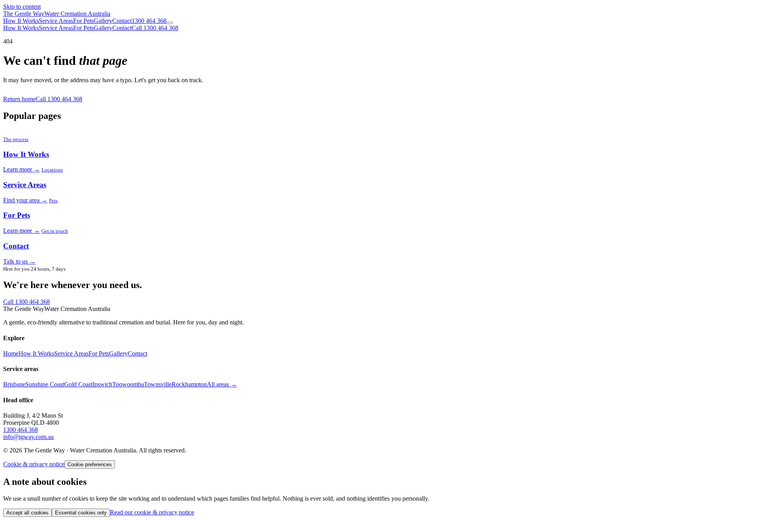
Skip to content (22, 6)
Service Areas (56, 20)
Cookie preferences (90, 464)
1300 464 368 (149, 20)
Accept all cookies (27, 513)
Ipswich (102, 384)
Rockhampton (189, 384)
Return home (19, 99)
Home (11, 353)
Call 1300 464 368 (155, 27)
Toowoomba (128, 384)
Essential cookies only (81, 513)
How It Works (21, 20)
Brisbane (14, 384)
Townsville (158, 384)
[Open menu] (169, 23)
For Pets (83, 20)
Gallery (103, 20)
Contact (122, 20)
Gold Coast (78, 384)
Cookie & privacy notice (33, 464)
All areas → (222, 384)
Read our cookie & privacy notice (152, 512)
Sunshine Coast (44, 384)
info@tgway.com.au (28, 436)
